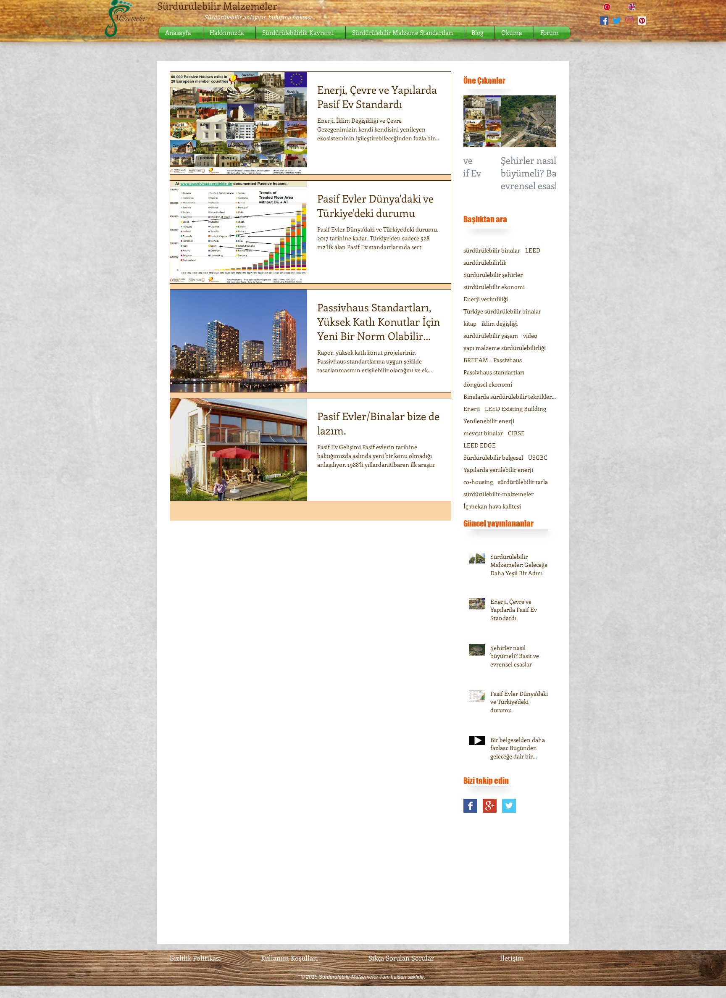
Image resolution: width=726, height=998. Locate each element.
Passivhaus (507, 359)
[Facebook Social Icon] (604, 20)
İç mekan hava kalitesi (492, 506)
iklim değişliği (499, 323)
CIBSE (516, 433)
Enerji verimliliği (485, 299)
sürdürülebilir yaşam (490, 335)
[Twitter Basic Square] (509, 806)
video (530, 335)
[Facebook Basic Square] (470, 806)
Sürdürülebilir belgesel (493, 457)
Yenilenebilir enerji (488, 420)
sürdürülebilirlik (484, 262)
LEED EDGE (479, 445)
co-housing (478, 481)
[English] (634, 7)
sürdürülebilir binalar (491, 250)
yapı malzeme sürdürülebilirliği (504, 347)
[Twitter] (617, 20)
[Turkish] (609, 7)
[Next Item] (542, 121)
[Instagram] (629, 20)
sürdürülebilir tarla (523, 481)
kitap (469, 323)
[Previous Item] (477, 121)
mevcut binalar (483, 433)
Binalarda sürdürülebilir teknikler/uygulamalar (509, 396)
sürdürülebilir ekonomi (494, 286)
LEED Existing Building (515, 408)
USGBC (537, 457)
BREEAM (475, 359)
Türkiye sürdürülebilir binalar (502, 311)
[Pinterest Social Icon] (642, 20)
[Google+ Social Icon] (490, 806)
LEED (532, 250)
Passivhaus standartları (493, 372)
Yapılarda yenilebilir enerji (498, 469)
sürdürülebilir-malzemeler (498, 494)
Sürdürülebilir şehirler (493, 274)
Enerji (471, 408)
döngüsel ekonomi (487, 384)
